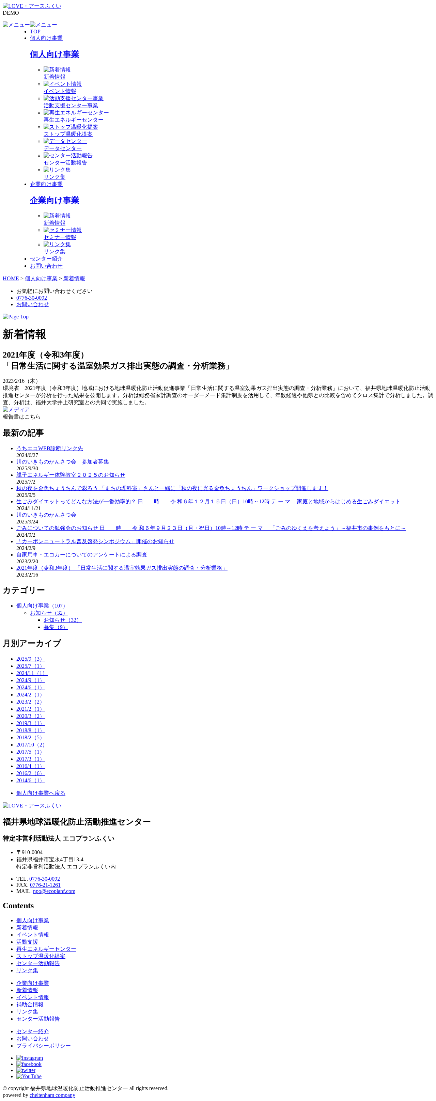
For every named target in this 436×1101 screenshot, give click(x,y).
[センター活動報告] (68, 155)
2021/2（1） (30, 709)
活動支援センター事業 (71, 105)
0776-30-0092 (31, 298)
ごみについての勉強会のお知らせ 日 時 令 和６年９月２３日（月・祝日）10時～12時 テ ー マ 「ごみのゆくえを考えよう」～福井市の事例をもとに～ (211, 528)
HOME (11, 278)
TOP (35, 31)
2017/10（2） (32, 745)
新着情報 (54, 77)
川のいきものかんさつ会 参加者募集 (62, 462)
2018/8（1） (30, 730)
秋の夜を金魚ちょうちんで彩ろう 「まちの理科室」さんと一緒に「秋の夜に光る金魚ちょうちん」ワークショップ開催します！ (172, 488)
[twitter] (25, 1070)
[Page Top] (16, 316)
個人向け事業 (46, 38)
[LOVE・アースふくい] (32, 6)
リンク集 (54, 177)
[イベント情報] (63, 84)
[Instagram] (29, 1058)
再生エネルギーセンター (74, 120)
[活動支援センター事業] (74, 98)
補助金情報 (30, 1004)
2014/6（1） (30, 780)
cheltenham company (52, 1095)
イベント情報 (60, 91)
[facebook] (29, 1064)
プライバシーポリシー (43, 1046)
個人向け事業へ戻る (40, 793)
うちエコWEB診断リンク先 (49, 448)
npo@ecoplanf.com (54, 891)
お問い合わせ (46, 266)
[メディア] (16, 409)
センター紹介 (46, 259)
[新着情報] (57, 70)
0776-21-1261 (45, 885)
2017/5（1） (30, 752)
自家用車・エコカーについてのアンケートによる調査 (81, 554)
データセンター (63, 148)
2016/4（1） (30, 766)
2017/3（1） (30, 759)
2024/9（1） (30, 680)
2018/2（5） (30, 737)
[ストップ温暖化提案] (71, 127)
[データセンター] (65, 141)
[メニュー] (16, 25)
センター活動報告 (65, 163)
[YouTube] (29, 1076)
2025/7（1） (30, 666)
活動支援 (27, 942)
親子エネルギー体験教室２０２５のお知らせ (70, 475)
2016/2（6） (30, 773)
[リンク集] (57, 170)
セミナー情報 (60, 237)
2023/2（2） (30, 702)
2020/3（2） (30, 716)
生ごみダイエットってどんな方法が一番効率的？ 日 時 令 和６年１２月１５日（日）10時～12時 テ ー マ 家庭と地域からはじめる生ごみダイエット (208, 501)
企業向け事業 (46, 184)
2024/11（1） (32, 673)
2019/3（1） (30, 723)
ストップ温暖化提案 (68, 134)
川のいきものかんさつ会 (46, 515)
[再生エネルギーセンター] (76, 112)
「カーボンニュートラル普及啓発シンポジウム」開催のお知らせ (95, 541)
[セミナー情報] (63, 230)
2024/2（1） (30, 694)
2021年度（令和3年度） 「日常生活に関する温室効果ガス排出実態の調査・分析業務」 (122, 568)
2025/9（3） (30, 659)
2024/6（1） (30, 687)
